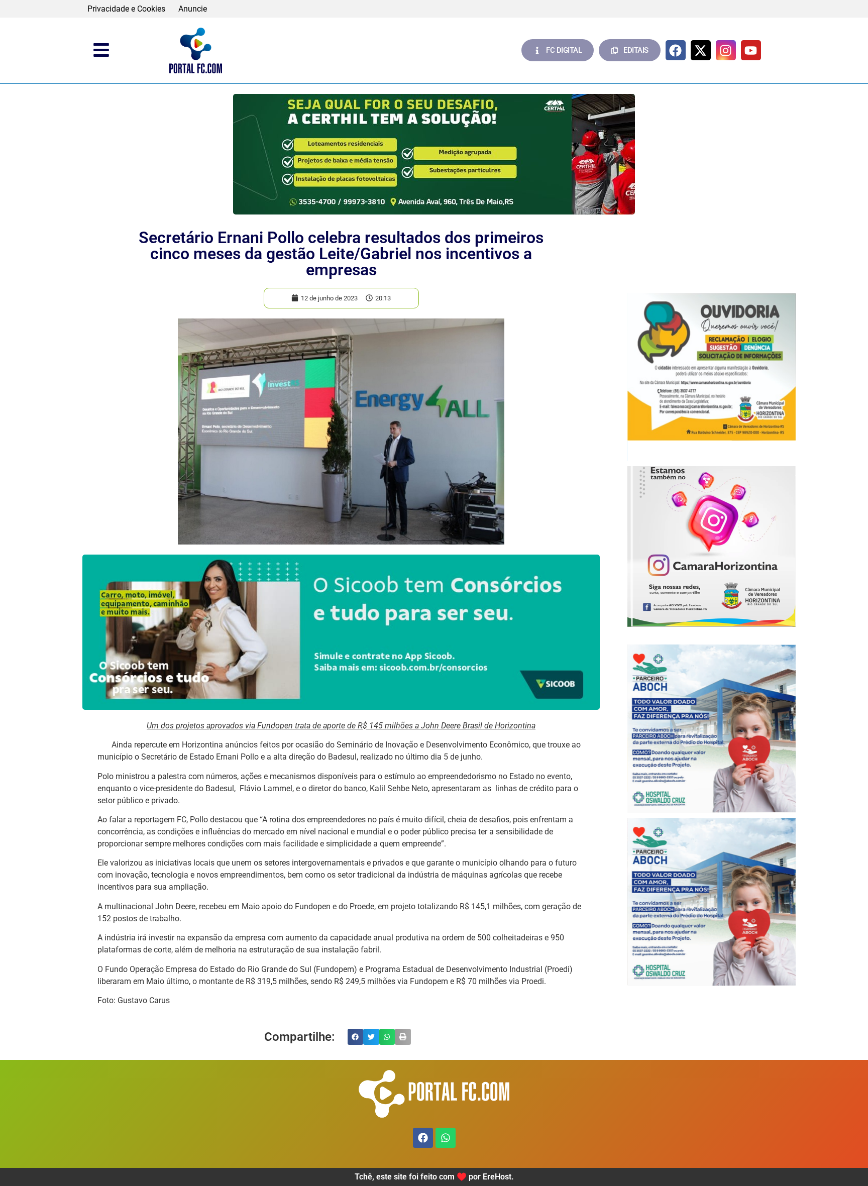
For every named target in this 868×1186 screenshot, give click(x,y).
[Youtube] (751, 50)
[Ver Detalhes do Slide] (434, 154)
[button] (356, 1037)
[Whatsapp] (446, 1138)
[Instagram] (726, 50)
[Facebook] (676, 50)
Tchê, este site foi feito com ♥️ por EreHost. (434, 1176)
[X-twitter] (701, 50)
